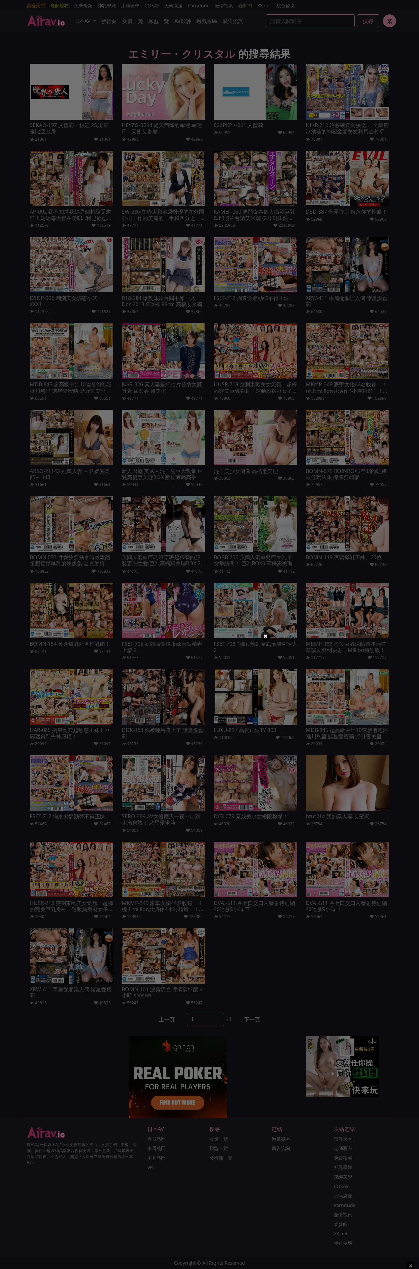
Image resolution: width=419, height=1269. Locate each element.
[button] (265, 636)
